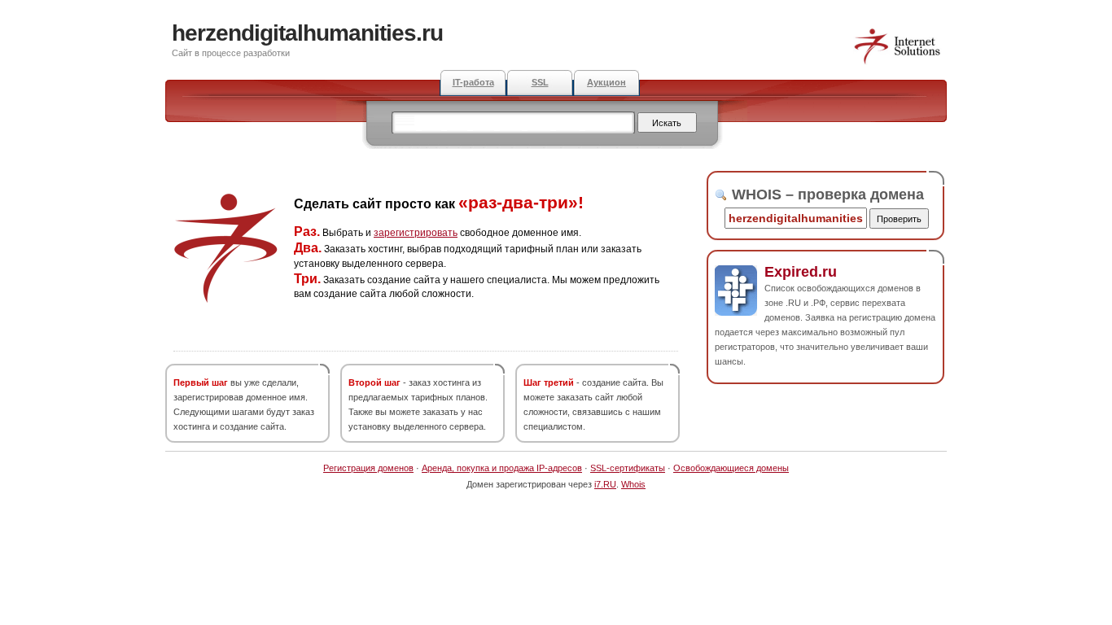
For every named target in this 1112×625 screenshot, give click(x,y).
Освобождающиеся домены (731, 468)
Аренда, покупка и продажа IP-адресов (502, 468)
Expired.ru (800, 272)
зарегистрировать (415, 232)
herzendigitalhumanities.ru (307, 33)
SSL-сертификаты (627, 468)
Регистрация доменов (368, 468)
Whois (633, 484)
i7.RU (605, 484)
